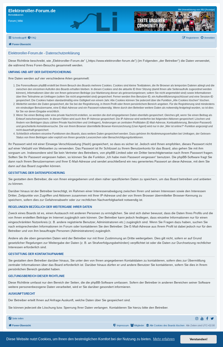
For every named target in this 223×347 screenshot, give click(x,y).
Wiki (20, 20)
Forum (12, 20)
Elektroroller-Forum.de (32, 10)
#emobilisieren (15, 15)
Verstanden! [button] (199, 339)
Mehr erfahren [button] (164, 339)
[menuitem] (31, 37)
